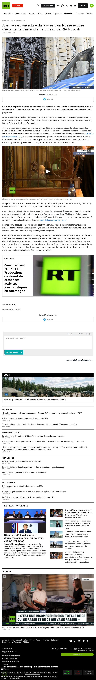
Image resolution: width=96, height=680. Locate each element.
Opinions (57, 14)
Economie (68, 14)
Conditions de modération (10, 661)
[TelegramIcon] (71, 5)
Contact (5, 664)
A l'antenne (79, 14)
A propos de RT (7, 648)
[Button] (92, 5)
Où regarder (48, 6)
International (21, 14)
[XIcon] (67, 5)
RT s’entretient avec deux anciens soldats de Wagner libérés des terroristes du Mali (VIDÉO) (43, 627)
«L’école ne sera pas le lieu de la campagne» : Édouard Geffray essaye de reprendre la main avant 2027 (42, 413)
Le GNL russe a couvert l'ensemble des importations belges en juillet (28, 497)
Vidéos (89, 14)
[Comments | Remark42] (48, 347)
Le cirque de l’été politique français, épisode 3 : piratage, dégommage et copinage (33, 467)
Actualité (7, 14)
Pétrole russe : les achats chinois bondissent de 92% (22, 486)
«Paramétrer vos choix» (32, 674)
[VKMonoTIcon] (58, 5)
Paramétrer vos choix (9, 658)
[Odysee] (62, 5)
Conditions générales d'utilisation (9, 652)
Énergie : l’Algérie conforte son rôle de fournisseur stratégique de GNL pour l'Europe (34, 492)
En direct (17, 5)
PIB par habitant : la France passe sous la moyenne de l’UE (25, 419)
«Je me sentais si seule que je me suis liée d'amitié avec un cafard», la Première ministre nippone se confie (43, 442)
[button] (48, 171)
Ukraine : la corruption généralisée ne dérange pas (21, 461)
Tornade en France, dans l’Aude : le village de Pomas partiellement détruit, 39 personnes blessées (39, 424)
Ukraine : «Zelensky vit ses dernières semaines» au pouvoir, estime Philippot (23, 538)
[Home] (6, 5)
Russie (31, 14)
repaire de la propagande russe (52, 220)
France (48, 14)
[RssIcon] (75, 5)
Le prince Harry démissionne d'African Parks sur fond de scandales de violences (33, 436)
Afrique (40, 14)
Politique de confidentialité (11, 656)
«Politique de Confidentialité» (10, 678)
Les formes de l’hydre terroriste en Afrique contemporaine (24, 472)
